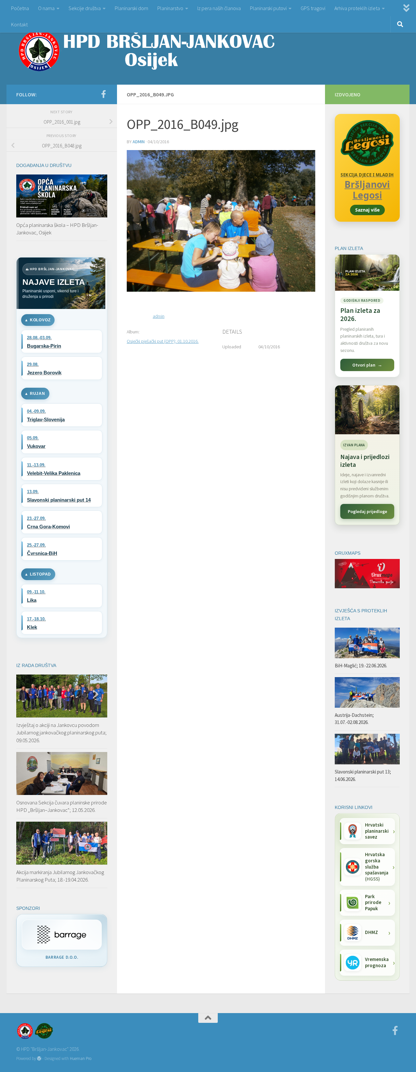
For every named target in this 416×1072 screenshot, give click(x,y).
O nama (46, 8)
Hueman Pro (80, 1058)
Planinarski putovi (268, 8)
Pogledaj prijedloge (367, 511)
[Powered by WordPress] (39, 1058)
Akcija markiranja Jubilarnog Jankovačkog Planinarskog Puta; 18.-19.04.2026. (60, 876)
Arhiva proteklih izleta (357, 8)
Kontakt (19, 24)
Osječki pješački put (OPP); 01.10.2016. (163, 341)
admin (139, 142)
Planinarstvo (170, 8)
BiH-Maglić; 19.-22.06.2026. (361, 665)
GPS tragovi (313, 8)
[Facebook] (103, 94)
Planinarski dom (131, 8)
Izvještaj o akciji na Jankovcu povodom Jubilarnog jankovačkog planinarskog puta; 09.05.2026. (61, 732)
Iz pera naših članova (219, 8)
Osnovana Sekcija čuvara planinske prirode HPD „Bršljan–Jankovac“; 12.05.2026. (61, 806)
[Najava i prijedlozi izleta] (367, 409)
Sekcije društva (85, 8)
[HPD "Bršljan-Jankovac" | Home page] (146, 50)
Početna (20, 8)
